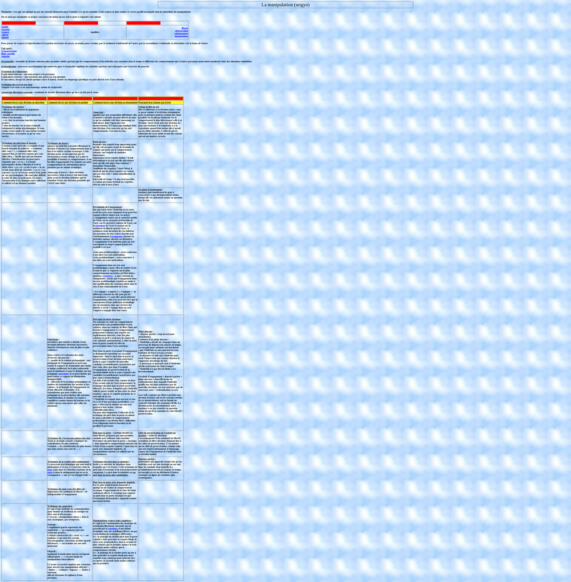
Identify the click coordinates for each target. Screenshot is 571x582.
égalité (5, 27)
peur (49, 469)
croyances (108, 276)
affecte (5, 35)
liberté (185, 28)
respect (5, 32)
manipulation (181, 36)
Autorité (5, 56)
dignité (5, 37)
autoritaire (63, 373)
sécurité (6, 29)
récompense (117, 236)
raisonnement (181, 33)
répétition (100, 225)
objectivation (181, 31)
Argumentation (9, 51)
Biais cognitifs (8, 53)
